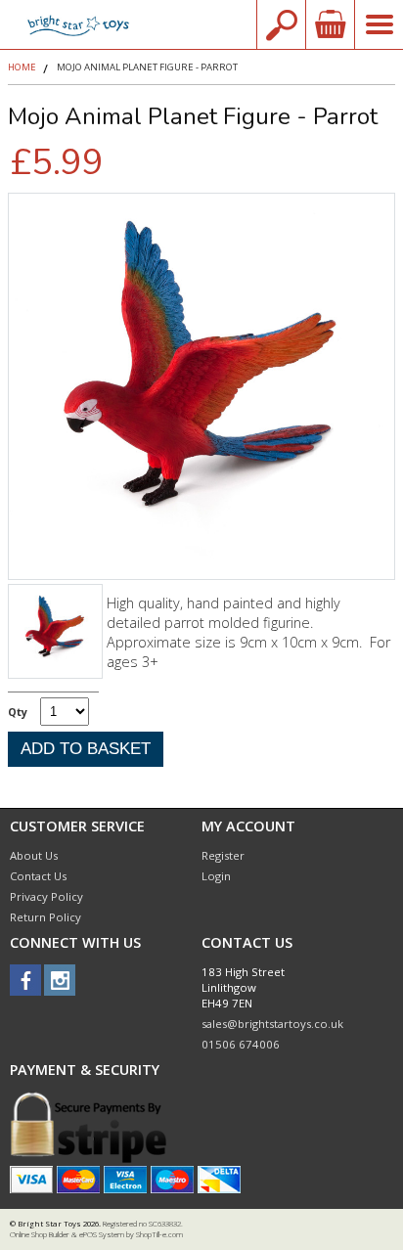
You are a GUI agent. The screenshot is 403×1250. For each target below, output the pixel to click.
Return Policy (45, 917)
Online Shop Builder (39, 1234)
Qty (17, 711)
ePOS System (101, 1234)
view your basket (329, 24)
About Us (34, 855)
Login (216, 876)
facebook (25, 980)
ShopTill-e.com (159, 1234)
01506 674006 (241, 1044)
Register (223, 855)
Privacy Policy (46, 896)
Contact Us (38, 876)
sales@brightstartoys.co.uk (272, 1023)
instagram (59, 980)
